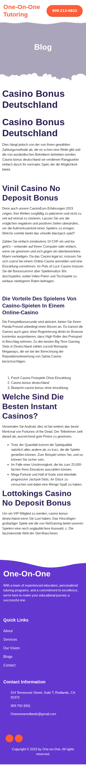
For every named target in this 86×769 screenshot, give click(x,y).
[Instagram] (9, 738)
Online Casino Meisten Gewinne (25, 289)
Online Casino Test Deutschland (25, 177)
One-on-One (26, 573)
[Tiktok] (19, 738)
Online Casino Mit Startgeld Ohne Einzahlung (34, 369)
